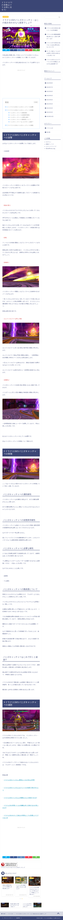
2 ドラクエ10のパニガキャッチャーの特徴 (20, 110)
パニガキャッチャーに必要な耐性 (19, 117)
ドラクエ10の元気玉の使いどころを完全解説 (53, 29)
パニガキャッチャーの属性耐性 (18, 112)
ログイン (48, 142)
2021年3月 (50, 112)
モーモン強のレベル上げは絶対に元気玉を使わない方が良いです (53, 53)
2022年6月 (50, 91)
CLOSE (36, 102)
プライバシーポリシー (9, 918)
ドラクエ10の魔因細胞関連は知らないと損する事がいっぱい (53, 36)
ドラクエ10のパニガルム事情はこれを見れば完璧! (19, 780)
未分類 (48, 132)
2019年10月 (50, 116)
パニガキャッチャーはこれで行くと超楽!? (21, 121)
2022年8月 (50, 83)
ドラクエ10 (5, 16)
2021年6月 (50, 99)
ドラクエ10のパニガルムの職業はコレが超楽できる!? (20, 797)
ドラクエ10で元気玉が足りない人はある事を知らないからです (53, 45)
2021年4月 (50, 108)
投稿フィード (50, 144)
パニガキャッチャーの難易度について (20, 119)
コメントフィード (51, 146)
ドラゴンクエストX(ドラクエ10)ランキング (13, 867)
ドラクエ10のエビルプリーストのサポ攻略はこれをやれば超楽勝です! (53, 61)
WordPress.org (50, 148)
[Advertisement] (21, 83)
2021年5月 (50, 104)
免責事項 (18, 918)
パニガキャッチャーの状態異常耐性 (20, 115)
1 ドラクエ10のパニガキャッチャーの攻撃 (20, 107)
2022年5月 (50, 95)
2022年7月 (50, 87)
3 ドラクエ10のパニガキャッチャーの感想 (20, 125)
